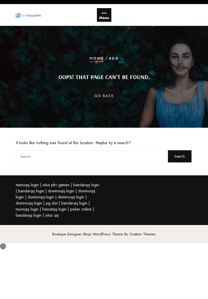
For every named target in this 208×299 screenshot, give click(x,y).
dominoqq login (61, 191)
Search (180, 156)
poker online (81, 209)
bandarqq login (86, 185)
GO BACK (104, 95)
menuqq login (27, 185)
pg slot (52, 203)
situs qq (52, 215)
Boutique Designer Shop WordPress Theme (104, 234)
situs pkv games (56, 185)
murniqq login (27, 209)
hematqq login (54, 209)
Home (97, 58)
